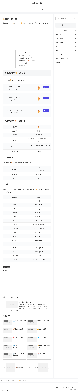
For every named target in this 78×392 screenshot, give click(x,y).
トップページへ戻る (59, 387)
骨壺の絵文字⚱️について (26, 55)
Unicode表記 (23, 63)
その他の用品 (7, 270)
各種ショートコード (25, 65)
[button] (75, 18)
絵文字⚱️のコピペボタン (27, 58)
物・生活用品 (7, 267)
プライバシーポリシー (71, 387)
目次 (24, 52)
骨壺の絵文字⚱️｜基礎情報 (27, 60)
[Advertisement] (27, 37)
